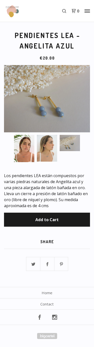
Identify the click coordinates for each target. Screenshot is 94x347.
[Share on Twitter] (33, 264)
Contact (47, 303)
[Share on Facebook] (47, 264)
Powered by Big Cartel (47, 336)
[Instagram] (54, 317)
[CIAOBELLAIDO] (25, 11)
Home (47, 292)
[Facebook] (39, 317)
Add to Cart (47, 219)
